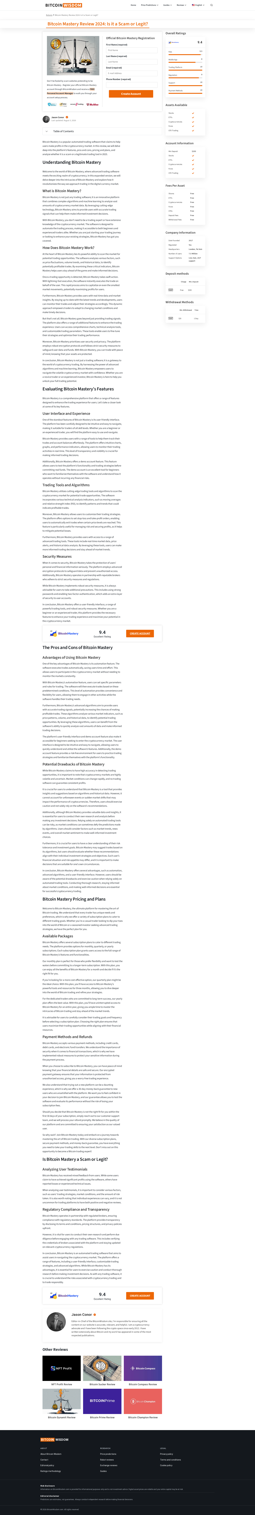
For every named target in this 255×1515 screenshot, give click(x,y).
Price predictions (108, 1454)
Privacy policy (166, 1454)
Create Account (131, 94)
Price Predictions (148, 5)
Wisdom (54, 1439)
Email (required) (114, 68)
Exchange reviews (108, 1465)
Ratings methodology (50, 1471)
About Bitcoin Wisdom (50, 1454)
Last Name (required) (116, 56)
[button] (211, 5)
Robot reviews (107, 1460)
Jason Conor (81, 1315)
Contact (44, 1460)
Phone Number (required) (118, 79)
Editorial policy (47, 1465)
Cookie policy (166, 1465)
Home (133, 5)
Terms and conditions (170, 1460)
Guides (166, 5)
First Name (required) (116, 45)
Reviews (180, 5)
